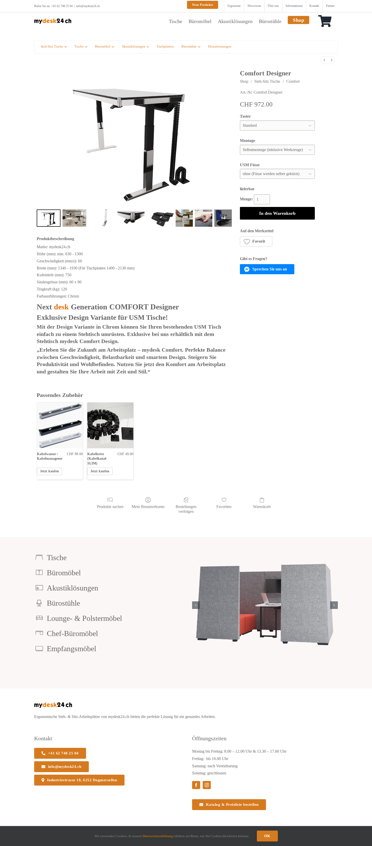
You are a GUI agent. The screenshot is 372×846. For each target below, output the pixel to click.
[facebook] (196, 785)
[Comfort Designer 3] (130, 218)
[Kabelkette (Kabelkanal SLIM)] (110, 425)
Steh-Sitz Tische (267, 81)
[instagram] (207, 785)
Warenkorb (262, 506)
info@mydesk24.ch (88, 6)
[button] (256, 241)
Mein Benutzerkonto (148, 506)
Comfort (293, 81)
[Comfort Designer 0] (48, 218)
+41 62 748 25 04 (62, 6)
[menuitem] (324, 60)
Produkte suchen (110, 506)
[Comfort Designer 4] (160, 218)
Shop (244, 81)
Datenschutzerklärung (158, 836)
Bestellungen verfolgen (186, 509)
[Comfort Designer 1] (74, 218)
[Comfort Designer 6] (203, 218)
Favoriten (224, 506)
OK (267, 836)
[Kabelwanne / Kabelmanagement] (60, 425)
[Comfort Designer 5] (184, 218)
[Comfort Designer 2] (101, 218)
